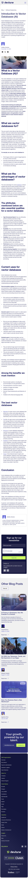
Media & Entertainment (6, 830)
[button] (25, 2)
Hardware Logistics (5, 767)
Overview (3, 760)
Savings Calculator (5, 840)
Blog (2, 838)
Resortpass (3, 809)
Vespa (4, 453)
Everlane (3, 811)
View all (5, 588)
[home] (8, 3)
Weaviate (5, 411)
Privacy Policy (14, 866)
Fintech (3, 827)
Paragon (3, 789)
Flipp (2, 806)
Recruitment (4, 762)
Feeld (2, 799)
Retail (2, 825)
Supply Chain (4, 822)
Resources (3, 835)
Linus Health (4, 791)
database (19, 184)
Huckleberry (4, 794)
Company (3, 775)
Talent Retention (4, 770)
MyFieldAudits (4, 796)
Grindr (2, 804)
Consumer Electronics (6, 819)
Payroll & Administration (6, 765)
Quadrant (5, 440)
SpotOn (3, 801)
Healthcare (3, 817)
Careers (3, 778)
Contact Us (21, 745)
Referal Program (4, 780)
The (4, 419)
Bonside (3, 786)
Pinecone (5, 430)
